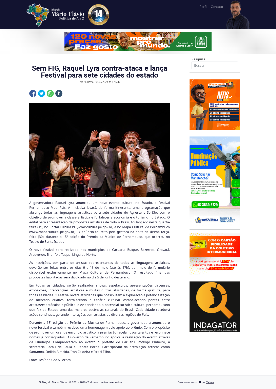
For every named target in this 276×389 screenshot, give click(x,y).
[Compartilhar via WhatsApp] (50, 93)
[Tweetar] (41, 93)
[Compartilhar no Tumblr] (58, 93)
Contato (217, 6)
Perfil (203, 6)
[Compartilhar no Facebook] (32, 93)
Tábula (210, 382)
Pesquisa (198, 59)
